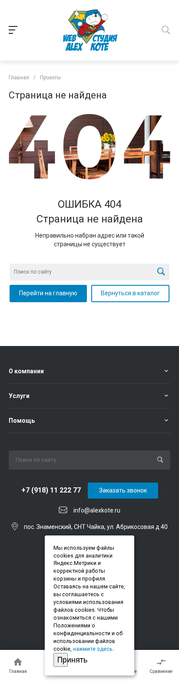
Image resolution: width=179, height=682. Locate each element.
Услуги (19, 395)
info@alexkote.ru (96, 510)
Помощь (22, 420)
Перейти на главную (48, 293)
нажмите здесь (93, 649)
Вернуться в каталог (130, 293)
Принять (62, 659)
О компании (26, 371)
